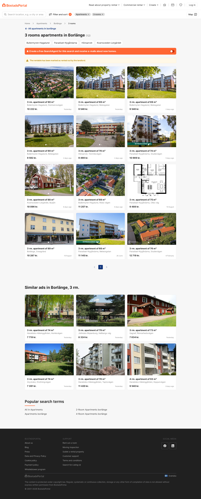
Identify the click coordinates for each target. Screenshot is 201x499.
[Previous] (94, 267)
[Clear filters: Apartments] (88, 14)
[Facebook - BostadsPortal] (164, 445)
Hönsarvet (87, 42)
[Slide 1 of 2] (48, 96)
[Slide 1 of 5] (97, 96)
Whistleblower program (35, 469)
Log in (192, 5)
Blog (27, 447)
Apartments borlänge (36, 413)
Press (27, 451)
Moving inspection (71, 447)
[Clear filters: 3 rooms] (103, 14)
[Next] (106, 267)
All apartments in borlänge (42, 28)
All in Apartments (34, 409)
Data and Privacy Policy (35, 456)
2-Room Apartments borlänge (91, 409)
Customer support (71, 456)
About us (29, 443)
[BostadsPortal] (14, 5)
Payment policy (32, 465)
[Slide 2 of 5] (99, 96)
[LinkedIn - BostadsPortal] (172, 445)
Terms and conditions (72, 460)
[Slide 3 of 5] (100, 96)
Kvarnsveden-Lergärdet (109, 42)
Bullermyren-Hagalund (38, 42)
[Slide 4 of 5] (102, 96)
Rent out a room (70, 443)
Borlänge (58, 23)
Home (27, 23)
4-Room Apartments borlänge (91, 413)
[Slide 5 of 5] (104, 96)
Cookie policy (31, 460)
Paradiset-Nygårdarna (65, 42)
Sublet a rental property (73, 451)
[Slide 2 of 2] (50, 96)
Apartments (42, 23)
